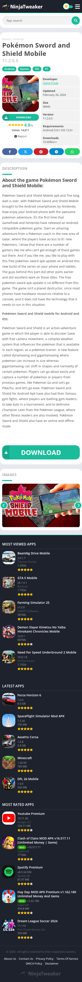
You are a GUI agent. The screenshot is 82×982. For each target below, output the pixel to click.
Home (6, 39)
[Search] (76, 20)
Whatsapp (72, 151)
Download (23, 117)
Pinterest (41, 151)
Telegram (56, 151)
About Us (10, 959)
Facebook (9, 151)
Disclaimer (51, 963)
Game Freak (50, 83)
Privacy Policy (45, 959)
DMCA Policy (34, 963)
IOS (37, 69)
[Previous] (4, 505)
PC (46, 69)
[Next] (78, 505)
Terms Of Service (67, 959)
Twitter (25, 151)
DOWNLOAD (41, 452)
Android (18, 39)
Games (24, 69)
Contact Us (26, 959)
